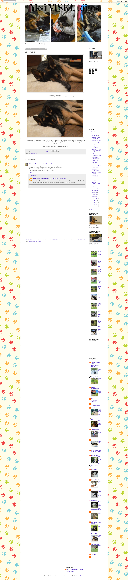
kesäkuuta (94, 196)
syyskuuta (94, 194)
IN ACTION (93, 440)
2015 (92, 134)
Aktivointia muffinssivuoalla (96, 154)
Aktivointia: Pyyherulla (95, 187)
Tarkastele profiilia (69, 571)
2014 (92, 209)
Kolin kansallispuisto (99, 296)
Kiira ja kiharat (94, 465)
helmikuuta (95, 205)
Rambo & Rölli (94, 404)
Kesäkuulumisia (99, 369)
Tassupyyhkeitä (95, 544)
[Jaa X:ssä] (55, 151)
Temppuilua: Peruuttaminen (96, 158)
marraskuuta (95, 190)
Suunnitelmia (34, 44)
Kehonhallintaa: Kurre (95, 179)
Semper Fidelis (94, 377)
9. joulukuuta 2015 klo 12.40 (45, 163)
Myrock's (93, 407)
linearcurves (69, 575)
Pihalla (99, 545)
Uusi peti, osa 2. (94, 453)
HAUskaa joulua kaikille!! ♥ (96, 138)
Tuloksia (41, 44)
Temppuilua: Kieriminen (95, 146)
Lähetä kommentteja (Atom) (34, 241)
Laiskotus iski (95, 160)
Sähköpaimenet (95, 429)
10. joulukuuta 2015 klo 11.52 (59, 178)
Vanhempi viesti (81, 239)
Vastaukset (33, 175)
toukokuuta (95, 198)
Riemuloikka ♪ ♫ (95, 500)
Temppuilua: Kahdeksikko (95, 176)
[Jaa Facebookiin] (56, 151)
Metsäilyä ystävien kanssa (99, 314)
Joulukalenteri (33, 153)
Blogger (82, 575)
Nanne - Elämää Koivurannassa (41, 178)
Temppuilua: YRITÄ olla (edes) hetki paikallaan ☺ (96, 150)
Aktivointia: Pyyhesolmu (95, 163)
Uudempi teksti (28, 239)
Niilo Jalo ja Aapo (33, 163)
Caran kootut (94, 512)
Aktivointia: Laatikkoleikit (95, 170)
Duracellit (93, 554)
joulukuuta (94, 135)
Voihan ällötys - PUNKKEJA (99, 271)
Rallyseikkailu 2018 (99, 432)
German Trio (94, 533)
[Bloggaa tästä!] (53, 151)
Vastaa (30, 172)
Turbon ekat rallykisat (95, 405)
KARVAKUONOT (95, 455)
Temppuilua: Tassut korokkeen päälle (96, 141)
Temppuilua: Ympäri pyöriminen (96, 166)
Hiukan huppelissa (99, 304)
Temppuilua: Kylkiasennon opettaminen (96, 183)
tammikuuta (95, 207)
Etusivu (27, 44)
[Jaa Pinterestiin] (58, 151)
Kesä (99, 513)
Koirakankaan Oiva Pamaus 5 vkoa (99, 263)
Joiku (99, 470)
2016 (92, 131)
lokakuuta (94, 192)
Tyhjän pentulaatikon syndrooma (99, 412)
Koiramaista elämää (96, 479)
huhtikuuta (94, 200)
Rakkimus (93, 398)
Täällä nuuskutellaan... (99, 253)
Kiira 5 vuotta (94, 467)
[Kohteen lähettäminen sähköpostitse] (52, 151)
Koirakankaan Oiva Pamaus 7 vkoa (99, 323)
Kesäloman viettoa (99, 287)
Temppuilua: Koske (96, 144)
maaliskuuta (95, 202)
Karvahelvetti (94, 469)
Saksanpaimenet (95, 490)
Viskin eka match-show (99, 331)
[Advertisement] (55, 225)
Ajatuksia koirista (95, 557)
